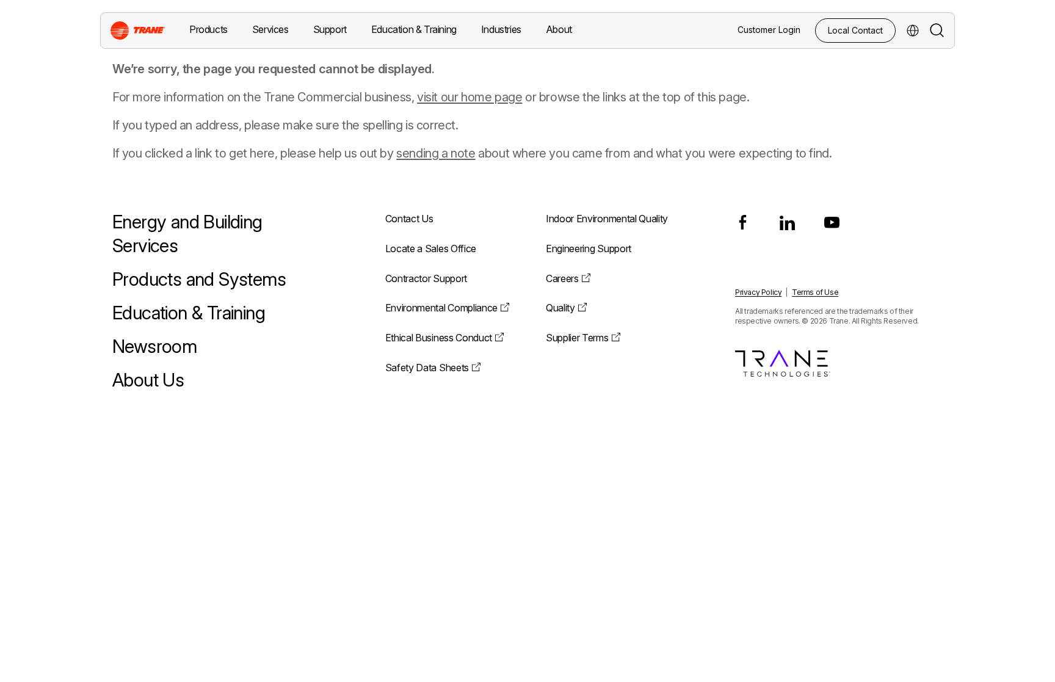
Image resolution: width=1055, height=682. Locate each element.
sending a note (435, 153)
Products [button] (208, 29)
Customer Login (769, 29)
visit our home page (469, 97)
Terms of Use (815, 292)
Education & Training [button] (414, 29)
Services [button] (270, 29)
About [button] (559, 29)
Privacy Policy (758, 292)
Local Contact (855, 30)
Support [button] (330, 29)
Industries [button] (501, 29)
